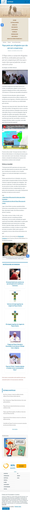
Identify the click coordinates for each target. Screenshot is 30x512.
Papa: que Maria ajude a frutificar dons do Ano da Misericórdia (14, 412)
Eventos (6, 473)
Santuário (6, 484)
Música (5, 480)
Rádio (18, 475)
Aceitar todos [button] (6, 508)
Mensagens (14, 34)
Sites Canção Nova (28, 2)
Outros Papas (15, 22)
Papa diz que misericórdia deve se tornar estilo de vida (14, 406)
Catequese (14, 29)
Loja (18, 477)
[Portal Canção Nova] (4, 2)
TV (17, 473)
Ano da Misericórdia (16, 42)
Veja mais (15, 429)
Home (14, 20)
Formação (6, 475)
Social (5, 488)
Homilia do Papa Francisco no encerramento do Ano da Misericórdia (15, 424)
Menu (25, 2)
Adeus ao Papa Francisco (14, 38)
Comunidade (7, 486)
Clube (5, 482)
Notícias (4, 42)
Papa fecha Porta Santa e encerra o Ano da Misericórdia (14, 418)
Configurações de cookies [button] (8, 506)
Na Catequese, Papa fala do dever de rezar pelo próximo (14, 401)
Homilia (14, 31)
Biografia (15, 27)
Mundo (9, 42)
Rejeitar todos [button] (18, 506)
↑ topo (15, 471)
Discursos (15, 36)
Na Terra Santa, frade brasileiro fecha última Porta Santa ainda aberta (13, 395)
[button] (2, 25)
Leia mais (4, 504)
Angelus (14, 25)
